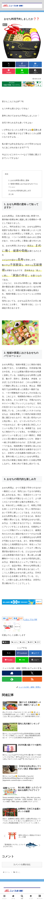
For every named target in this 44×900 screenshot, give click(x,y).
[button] (35, 71)
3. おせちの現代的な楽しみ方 (19, 191)
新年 (31, 642)
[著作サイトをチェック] (12, 673)
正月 (38, 642)
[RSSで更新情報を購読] (32, 679)
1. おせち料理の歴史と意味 (18, 180)
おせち (15, 642)
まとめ (11, 194)
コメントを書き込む (22, 864)
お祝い (24, 642)
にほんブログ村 (30, 620)
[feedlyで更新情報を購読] (12, 679)
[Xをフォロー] (32, 673)
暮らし (7, 642)
